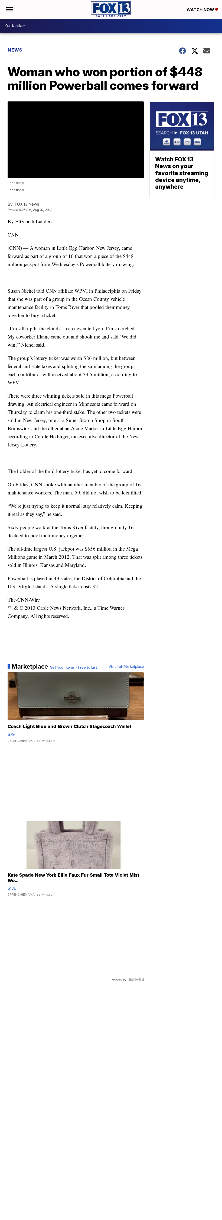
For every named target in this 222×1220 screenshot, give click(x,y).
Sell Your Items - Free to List (73, 667)
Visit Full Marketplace (126, 666)
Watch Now (201, 9)
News (15, 50)
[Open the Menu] (9, 9)
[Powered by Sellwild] (136, 979)
